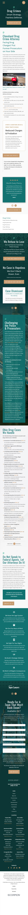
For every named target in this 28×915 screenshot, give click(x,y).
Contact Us (14, 811)
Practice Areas (14, 798)
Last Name (5, 727)
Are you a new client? (7, 742)
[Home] (14, 780)
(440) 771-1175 (11, 592)
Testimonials (14, 804)
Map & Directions (8, 823)
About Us (14, 795)
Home (14, 793)
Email (4, 737)
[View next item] (16, 205)
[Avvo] (14, 867)
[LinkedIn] (16, 867)
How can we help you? (7, 747)
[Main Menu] (4, 3)
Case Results (14, 806)
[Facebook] (8, 867)
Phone (4, 732)
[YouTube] (19, 867)
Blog (14, 809)
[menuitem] (14, 220)
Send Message (14, 772)
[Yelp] (11, 867)
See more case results (11, 155)
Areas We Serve (14, 802)
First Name (5, 723)
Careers (14, 800)
